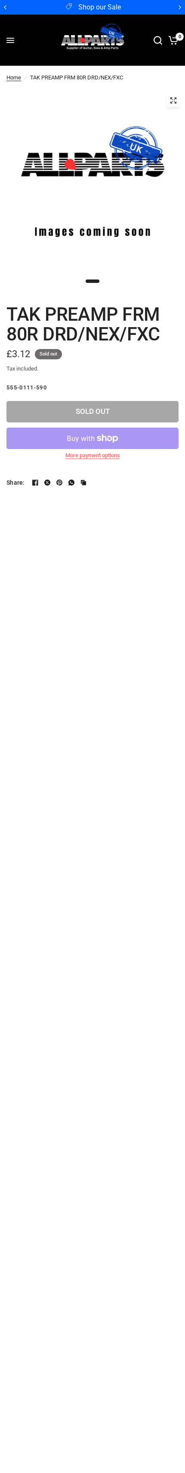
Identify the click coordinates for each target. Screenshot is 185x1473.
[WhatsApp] (71, 482)
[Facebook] (35, 482)
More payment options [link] (92, 455)
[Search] (158, 40)
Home (13, 77)
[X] (47, 482)
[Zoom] (173, 100)
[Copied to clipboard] (83, 482)
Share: (15, 483)
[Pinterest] (59, 482)
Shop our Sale (99, 7)
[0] (172, 40)
